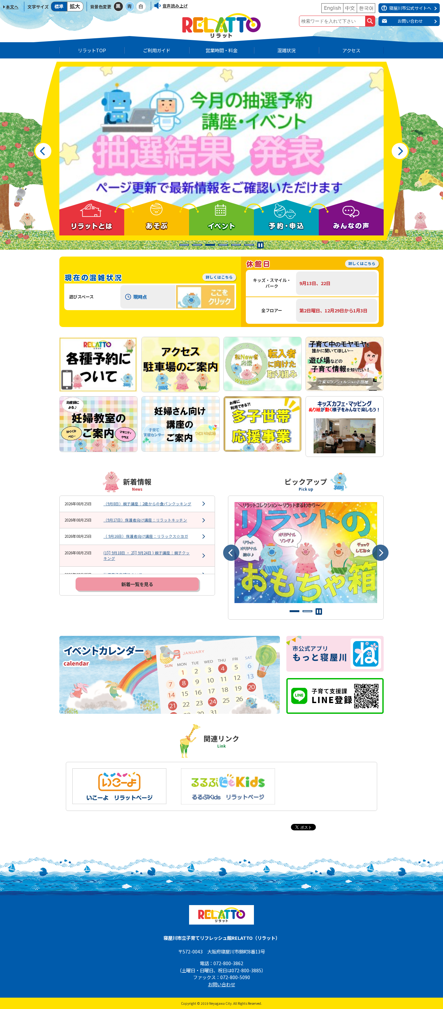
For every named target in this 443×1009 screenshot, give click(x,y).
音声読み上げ (175, 6)
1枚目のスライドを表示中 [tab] (294, 611)
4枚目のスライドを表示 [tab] (223, 245)
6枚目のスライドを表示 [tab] (249, 245)
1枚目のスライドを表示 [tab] (184, 245)
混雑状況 (286, 50)
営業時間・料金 (221, 50)
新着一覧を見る (137, 584)
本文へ (12, 7)
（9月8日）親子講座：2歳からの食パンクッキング (147, 503)
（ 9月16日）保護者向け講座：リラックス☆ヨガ (145, 536)
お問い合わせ (221, 984)
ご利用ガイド (156, 50)
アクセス (351, 50)
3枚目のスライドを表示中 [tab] (210, 245)
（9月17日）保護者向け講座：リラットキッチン (145, 520)
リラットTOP (92, 50)
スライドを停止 (260, 245)
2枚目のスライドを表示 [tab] (197, 245)
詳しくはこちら (219, 277)
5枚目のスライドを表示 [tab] (236, 245)
